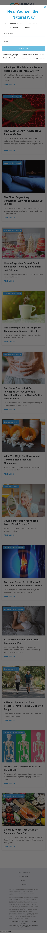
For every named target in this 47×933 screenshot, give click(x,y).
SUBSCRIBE (23, 48)
